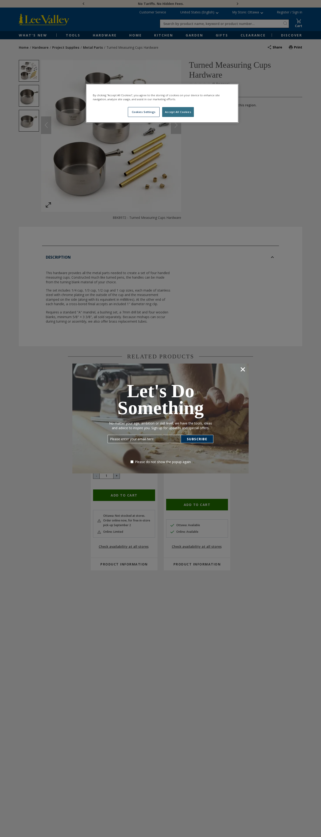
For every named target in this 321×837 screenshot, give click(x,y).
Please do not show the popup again (163, 462)
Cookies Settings (144, 112)
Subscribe (197, 439)
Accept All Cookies (178, 112)
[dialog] (160, 418)
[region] (162, 103)
